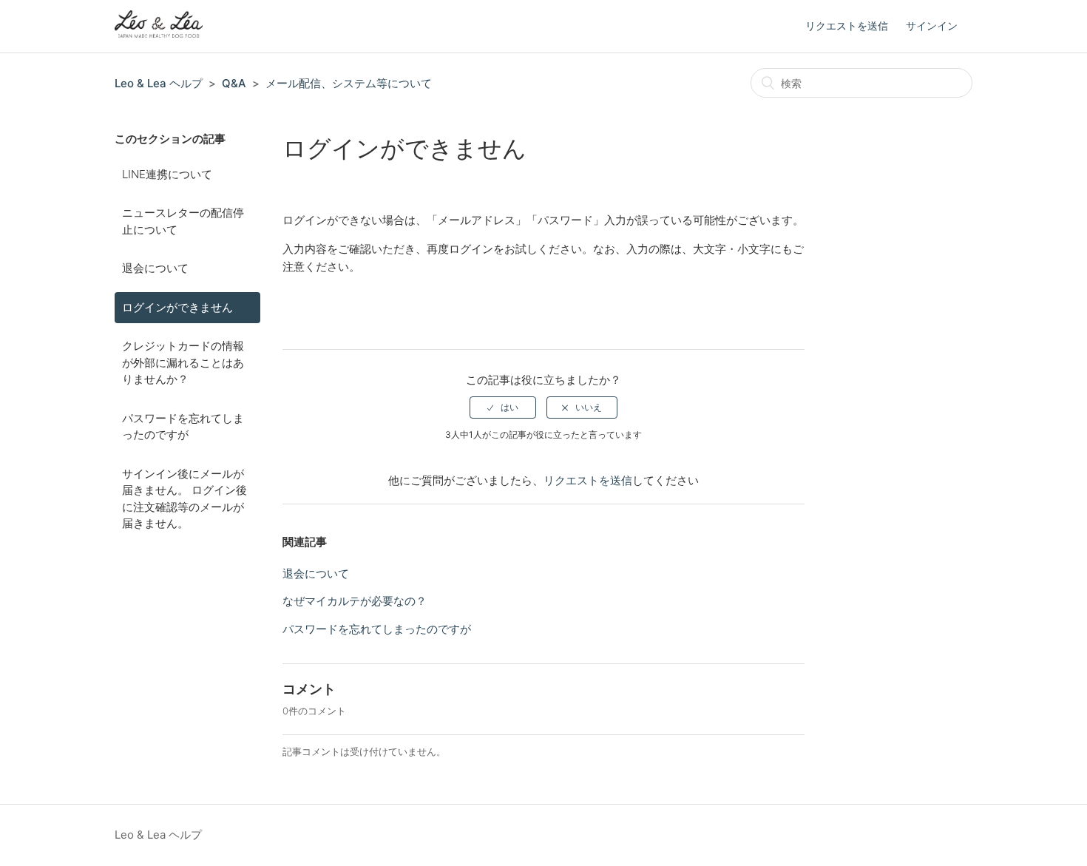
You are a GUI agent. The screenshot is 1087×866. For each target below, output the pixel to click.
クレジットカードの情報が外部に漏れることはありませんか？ (183, 362)
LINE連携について (167, 174)
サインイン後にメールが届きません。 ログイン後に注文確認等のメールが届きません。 (184, 499)
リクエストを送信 (846, 25)
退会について (155, 268)
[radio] (503, 407)
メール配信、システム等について (348, 83)
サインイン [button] (932, 25)
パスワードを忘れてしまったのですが (183, 426)
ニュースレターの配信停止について (183, 221)
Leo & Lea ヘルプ (159, 83)
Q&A (234, 83)
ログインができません (177, 307)
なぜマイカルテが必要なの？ (354, 601)
